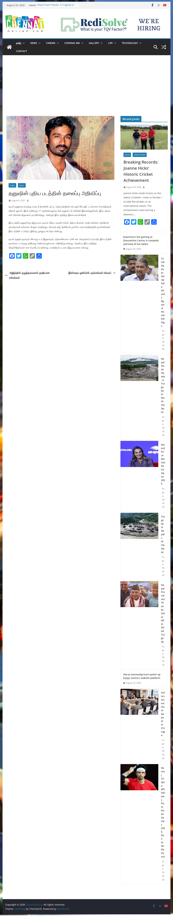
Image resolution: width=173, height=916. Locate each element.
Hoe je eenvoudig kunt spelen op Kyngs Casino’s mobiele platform (141, 676)
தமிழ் (18, 43)
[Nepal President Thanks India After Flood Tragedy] (139, 625)
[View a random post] (164, 47)
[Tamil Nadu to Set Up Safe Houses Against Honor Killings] (139, 304)
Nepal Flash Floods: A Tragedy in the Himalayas (163, 385)
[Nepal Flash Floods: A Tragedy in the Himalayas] (139, 397)
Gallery (94, 43)
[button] (23, 43)
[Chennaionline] (9, 47)
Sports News (139, 155)
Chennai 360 (72, 43)
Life (110, 43)
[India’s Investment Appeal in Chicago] (139, 725)
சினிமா (21, 185)
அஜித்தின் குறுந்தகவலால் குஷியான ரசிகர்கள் (29, 275)
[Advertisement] (86, 90)
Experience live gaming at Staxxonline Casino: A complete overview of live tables (141, 240)
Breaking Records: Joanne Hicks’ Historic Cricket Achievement (140, 171)
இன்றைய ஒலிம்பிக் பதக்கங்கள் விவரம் (89, 273)
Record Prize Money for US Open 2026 (163, 464)
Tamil (12, 185)
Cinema (50, 43)
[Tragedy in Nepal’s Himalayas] (139, 546)
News (33, 43)
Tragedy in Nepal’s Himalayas (163, 534)
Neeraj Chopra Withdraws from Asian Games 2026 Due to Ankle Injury (163, 812)
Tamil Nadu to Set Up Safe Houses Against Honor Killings (163, 292)
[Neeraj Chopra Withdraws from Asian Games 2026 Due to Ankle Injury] (139, 824)
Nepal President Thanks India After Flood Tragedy (163, 613)
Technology (130, 43)
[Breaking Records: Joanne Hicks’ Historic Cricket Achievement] (144, 137)
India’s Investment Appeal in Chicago (163, 714)
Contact (21, 51)
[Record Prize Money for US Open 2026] (139, 476)
